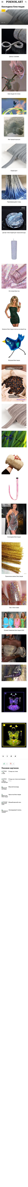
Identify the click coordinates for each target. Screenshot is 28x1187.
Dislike (13, 763)
